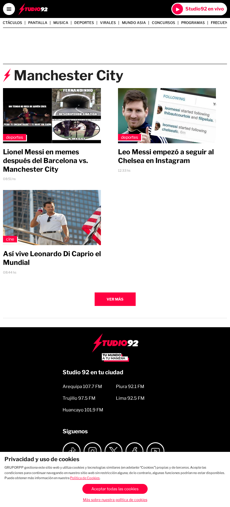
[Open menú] (9, 9)
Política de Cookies (85, 478)
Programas (193, 23)
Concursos (163, 23)
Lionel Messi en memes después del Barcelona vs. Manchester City (45, 160)
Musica (60, 23)
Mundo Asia (134, 23)
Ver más (115, 299)
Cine (10, 239)
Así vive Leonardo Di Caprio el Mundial (52, 258)
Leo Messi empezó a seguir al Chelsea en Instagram (166, 156)
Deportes (84, 23)
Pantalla (37, 23)
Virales (108, 23)
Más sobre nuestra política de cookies (115, 499)
